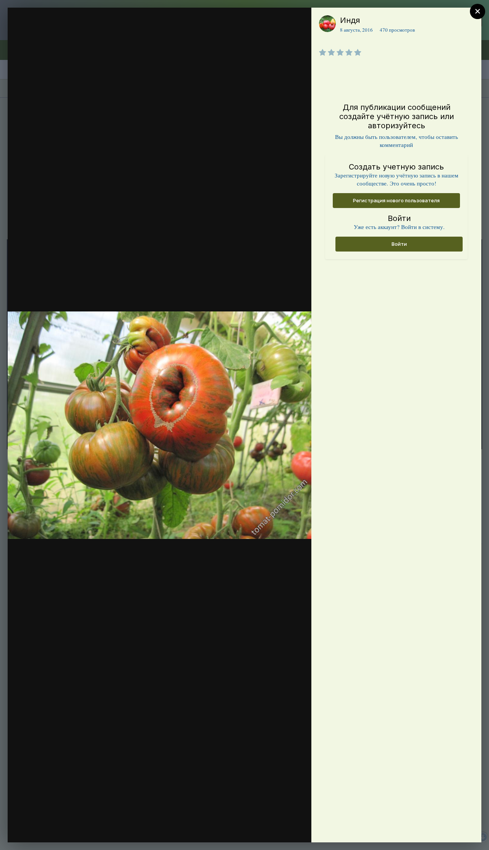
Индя (350, 20)
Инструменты (278, 829)
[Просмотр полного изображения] (298, 21)
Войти (399, 244)
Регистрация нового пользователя (396, 200)
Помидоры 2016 (66, 35)
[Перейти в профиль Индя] (327, 23)
